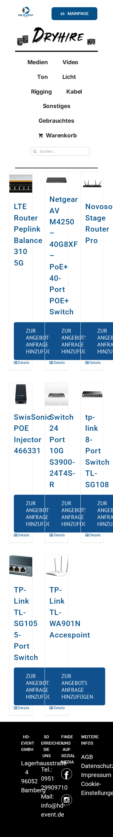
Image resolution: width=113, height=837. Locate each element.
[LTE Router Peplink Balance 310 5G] (20, 183)
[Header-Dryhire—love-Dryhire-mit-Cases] (56, 26)
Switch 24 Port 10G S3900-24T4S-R (62, 451)
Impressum (96, 774)
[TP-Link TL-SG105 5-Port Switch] (20, 566)
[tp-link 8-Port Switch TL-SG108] (92, 394)
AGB (87, 756)
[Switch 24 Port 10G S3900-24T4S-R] (56, 394)
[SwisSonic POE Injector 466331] (20, 394)
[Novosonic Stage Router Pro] (92, 183)
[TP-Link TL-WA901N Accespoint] (56, 566)
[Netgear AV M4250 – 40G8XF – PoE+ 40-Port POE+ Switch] (56, 180)
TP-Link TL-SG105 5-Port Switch (26, 624)
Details (19, 363)
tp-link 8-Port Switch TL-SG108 (97, 451)
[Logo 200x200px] (25, 7)
